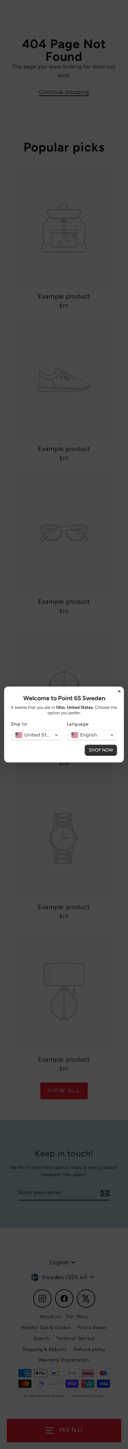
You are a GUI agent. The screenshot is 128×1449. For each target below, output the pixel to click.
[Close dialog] (119, 691)
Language (78, 724)
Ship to (19, 724)
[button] (36, 735)
